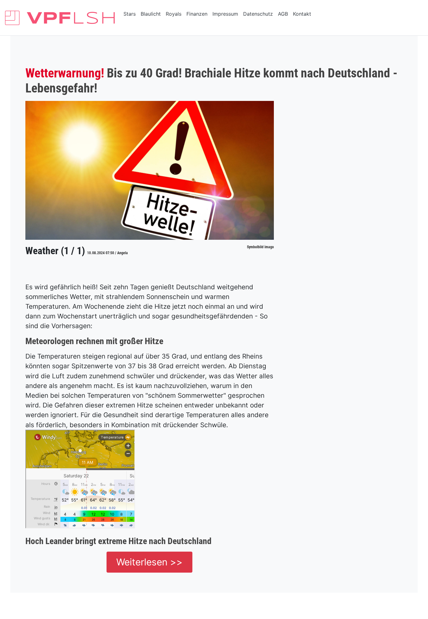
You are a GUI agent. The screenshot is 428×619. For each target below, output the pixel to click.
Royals (173, 14)
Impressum (225, 14)
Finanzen (196, 14)
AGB (283, 14)
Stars (129, 14)
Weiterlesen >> (149, 562)
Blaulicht (151, 14)
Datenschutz (258, 14)
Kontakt (302, 14)
